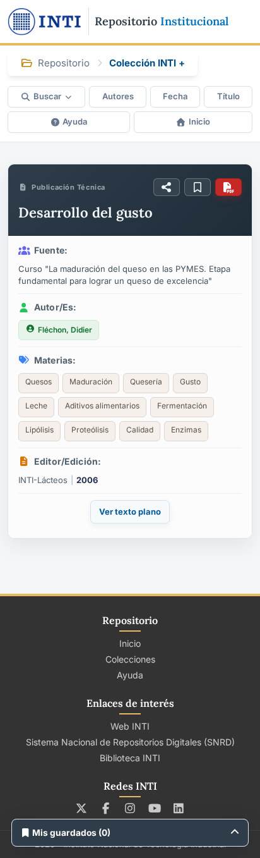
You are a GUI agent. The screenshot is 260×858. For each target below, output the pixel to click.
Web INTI (130, 726)
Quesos (38, 381)
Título (228, 96)
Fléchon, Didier (65, 329)
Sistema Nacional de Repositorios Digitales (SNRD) (130, 742)
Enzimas (186, 429)
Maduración (90, 381)
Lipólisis (39, 429)
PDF (228, 187)
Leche (36, 405)
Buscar (47, 96)
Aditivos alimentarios (102, 405)
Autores (118, 96)
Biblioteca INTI (130, 757)
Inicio (199, 121)
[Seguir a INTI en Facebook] (105, 808)
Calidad (139, 429)
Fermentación (182, 405)
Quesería (146, 381)
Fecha (175, 96)
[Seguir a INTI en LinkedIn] (179, 808)
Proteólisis (90, 429)
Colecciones (130, 659)
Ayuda (74, 121)
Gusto (190, 381)
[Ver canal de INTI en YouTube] (154, 808)
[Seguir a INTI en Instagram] (130, 808)
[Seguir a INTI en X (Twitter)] (81, 808)
